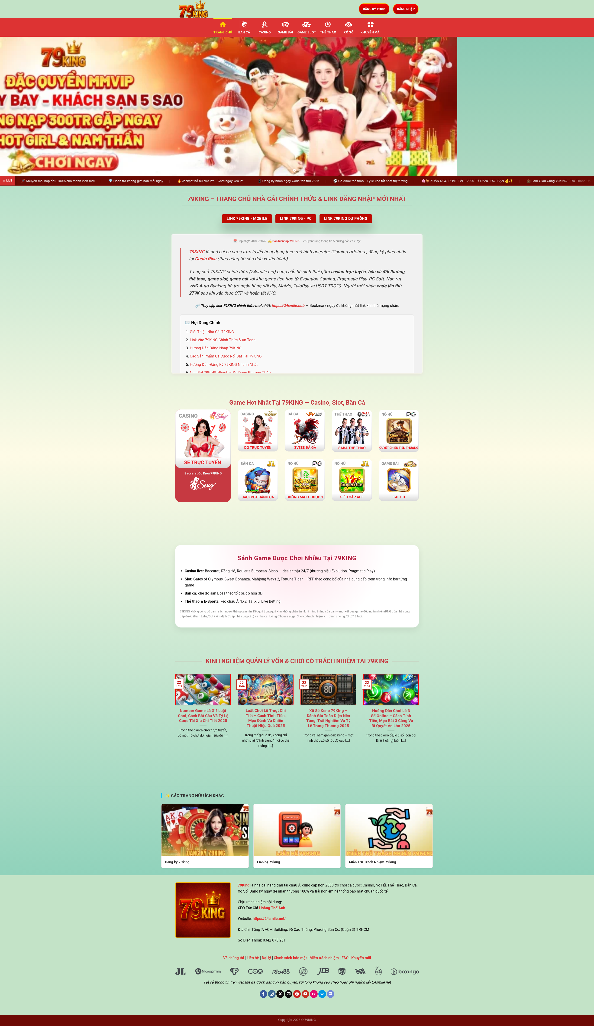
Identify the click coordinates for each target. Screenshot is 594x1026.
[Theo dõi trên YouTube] (305, 994)
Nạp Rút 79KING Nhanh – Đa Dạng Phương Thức (230, 372)
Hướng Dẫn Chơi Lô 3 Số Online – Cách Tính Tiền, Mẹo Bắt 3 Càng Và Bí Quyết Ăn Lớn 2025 (391, 718)
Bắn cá (244, 32)
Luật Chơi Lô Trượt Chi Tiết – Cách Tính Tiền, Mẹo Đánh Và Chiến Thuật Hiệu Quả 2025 (266, 718)
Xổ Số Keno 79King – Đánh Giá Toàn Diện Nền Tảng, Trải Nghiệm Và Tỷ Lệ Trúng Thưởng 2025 (328, 718)
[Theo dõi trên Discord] (330, 994)
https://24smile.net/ (288, 305)
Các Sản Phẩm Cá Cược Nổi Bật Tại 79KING (226, 356)
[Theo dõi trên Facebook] (263, 994)
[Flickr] (314, 994)
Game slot (306, 32)
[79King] (198, 9)
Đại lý (266, 958)
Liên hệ (253, 958)
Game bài (285, 32)
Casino (265, 32)
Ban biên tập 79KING (286, 241)
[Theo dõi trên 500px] (322, 994)
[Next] (576, 106)
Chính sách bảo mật (290, 958)
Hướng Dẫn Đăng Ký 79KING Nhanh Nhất (224, 364)
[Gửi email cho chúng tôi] (288, 994)
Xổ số (348, 32)
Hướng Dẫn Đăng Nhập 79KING (216, 348)
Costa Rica (205, 259)
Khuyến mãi (371, 32)
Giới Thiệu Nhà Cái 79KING (212, 332)
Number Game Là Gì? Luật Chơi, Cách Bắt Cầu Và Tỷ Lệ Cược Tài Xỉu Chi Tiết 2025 (203, 715)
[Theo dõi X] (280, 994)
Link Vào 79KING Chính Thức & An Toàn (222, 340)
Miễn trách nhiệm (324, 958)
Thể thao (328, 32)
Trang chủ (222, 32)
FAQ (345, 958)
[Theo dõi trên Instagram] (272, 994)
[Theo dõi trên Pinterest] (297, 994)
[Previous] (17, 106)
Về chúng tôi (233, 958)
